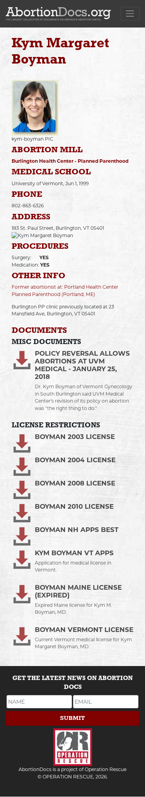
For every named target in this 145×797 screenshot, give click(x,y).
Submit (72, 718)
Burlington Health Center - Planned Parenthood (70, 161)
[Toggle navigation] (130, 14)
